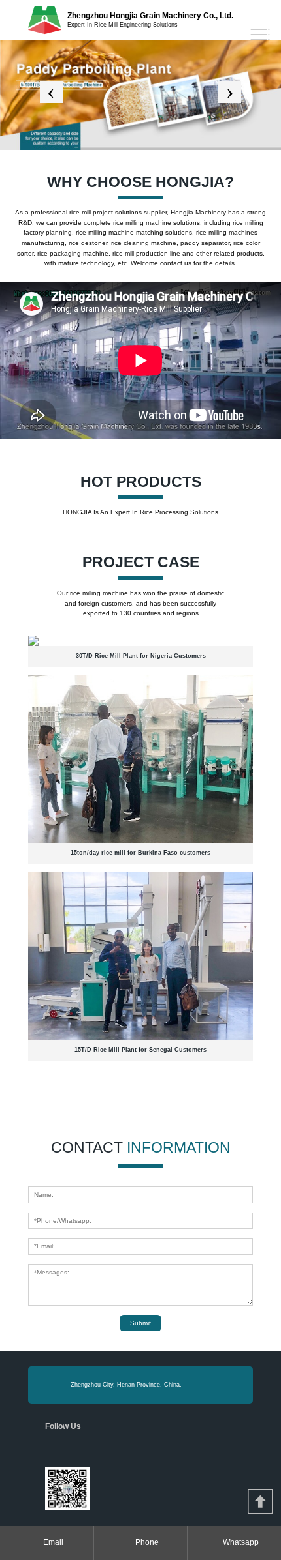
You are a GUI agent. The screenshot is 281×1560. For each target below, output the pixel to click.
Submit (140, 1323)
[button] (51, 92)
